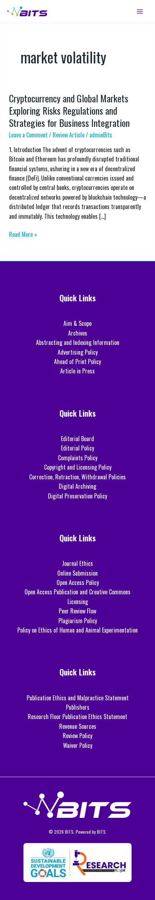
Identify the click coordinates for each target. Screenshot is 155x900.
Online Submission (77, 573)
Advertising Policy (78, 352)
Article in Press (77, 371)
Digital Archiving (77, 486)
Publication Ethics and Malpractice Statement (78, 697)
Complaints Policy (77, 457)
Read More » (23, 234)
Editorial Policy (77, 448)
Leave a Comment (28, 134)
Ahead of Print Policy (77, 361)
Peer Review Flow (77, 611)
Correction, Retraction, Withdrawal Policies (77, 477)
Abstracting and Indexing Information (77, 342)
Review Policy (77, 735)
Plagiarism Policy (77, 620)
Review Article (68, 134)
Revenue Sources (77, 726)
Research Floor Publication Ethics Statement (77, 716)
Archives (77, 333)
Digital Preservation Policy (77, 496)
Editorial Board (77, 438)
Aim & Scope (77, 323)
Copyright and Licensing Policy (77, 467)
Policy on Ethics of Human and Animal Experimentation (77, 630)
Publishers (77, 707)
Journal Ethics (77, 563)
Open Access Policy (78, 582)
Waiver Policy (77, 745)
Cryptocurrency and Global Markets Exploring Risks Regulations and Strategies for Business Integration (69, 110)
